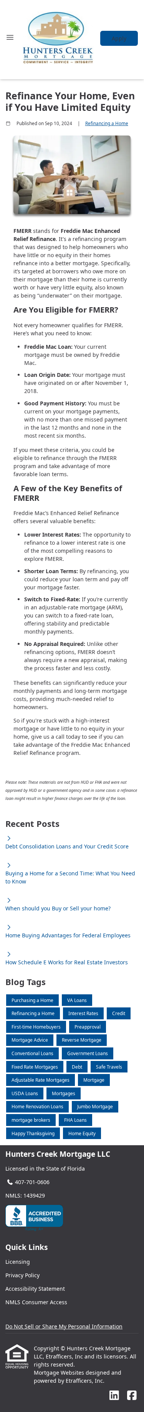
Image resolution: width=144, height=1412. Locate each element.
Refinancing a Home (106, 123)
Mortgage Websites (60, 1372)
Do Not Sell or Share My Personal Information (63, 1326)
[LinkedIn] (114, 1395)
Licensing (17, 1261)
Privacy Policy (22, 1275)
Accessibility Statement (35, 1288)
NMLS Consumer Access (36, 1302)
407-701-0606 (32, 1182)
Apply (119, 38)
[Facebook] (132, 1395)
